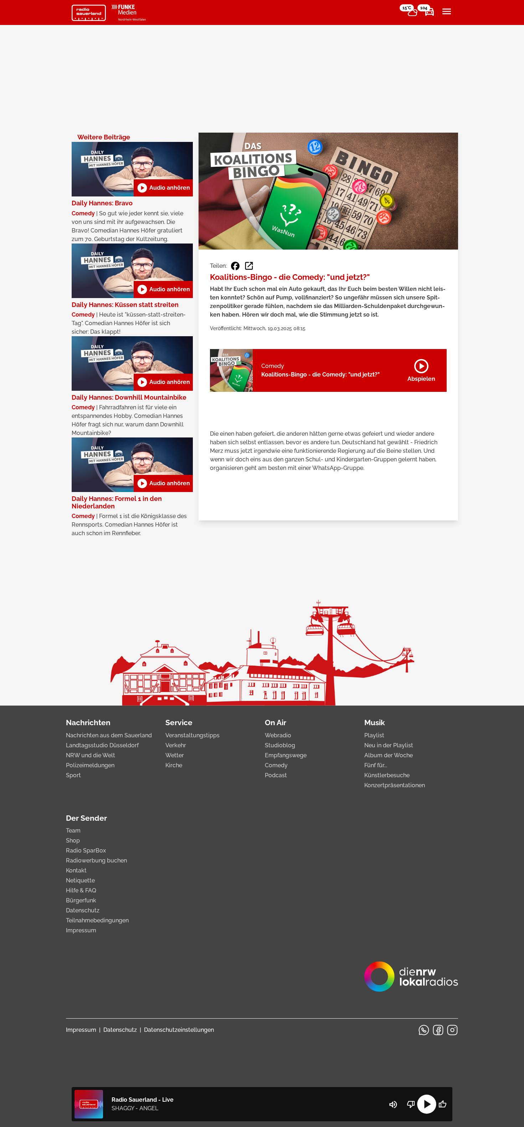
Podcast (276, 775)
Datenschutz (82, 910)
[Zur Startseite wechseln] (89, 13)
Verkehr (175, 745)
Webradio (278, 735)
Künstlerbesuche (387, 775)
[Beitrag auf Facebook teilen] (235, 266)
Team (73, 830)
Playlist (374, 735)
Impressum (81, 930)
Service (178, 722)
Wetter (174, 755)
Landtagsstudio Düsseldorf (102, 745)
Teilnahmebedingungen (97, 920)
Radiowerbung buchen (96, 860)
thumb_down (411, 1104)
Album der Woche (388, 755)
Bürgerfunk (81, 900)
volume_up (393, 1105)
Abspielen (421, 369)
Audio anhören (163, 188)
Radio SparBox (86, 850)
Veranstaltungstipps (192, 735)
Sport (73, 775)
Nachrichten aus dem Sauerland (109, 735)
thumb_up (442, 1104)
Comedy (276, 765)
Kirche (173, 765)
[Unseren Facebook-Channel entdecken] (438, 1030)
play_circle (426, 1104)
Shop (73, 840)
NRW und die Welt (90, 755)
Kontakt (76, 870)
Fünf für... (375, 765)
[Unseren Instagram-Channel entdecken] (452, 1030)
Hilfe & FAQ (81, 890)
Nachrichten (88, 722)
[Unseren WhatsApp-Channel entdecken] (424, 1030)
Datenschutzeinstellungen (179, 1029)
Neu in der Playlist (388, 745)
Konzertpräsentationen (394, 785)
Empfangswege (286, 755)
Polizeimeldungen (90, 765)
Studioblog (280, 745)
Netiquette (80, 880)
